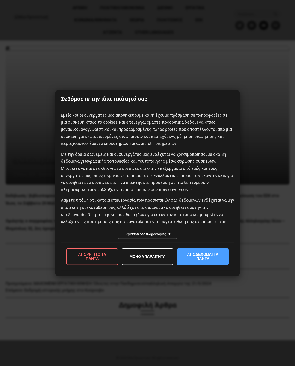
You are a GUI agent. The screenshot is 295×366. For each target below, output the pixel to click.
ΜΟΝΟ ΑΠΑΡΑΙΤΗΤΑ (148, 256)
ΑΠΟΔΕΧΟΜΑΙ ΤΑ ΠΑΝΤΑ (202, 256)
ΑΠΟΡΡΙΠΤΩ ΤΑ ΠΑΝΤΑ (92, 256)
